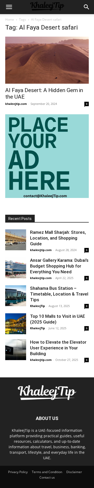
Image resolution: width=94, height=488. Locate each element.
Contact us (47, 477)
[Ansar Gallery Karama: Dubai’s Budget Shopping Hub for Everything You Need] (15, 267)
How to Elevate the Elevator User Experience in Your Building (58, 347)
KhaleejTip (37, 306)
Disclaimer (74, 472)
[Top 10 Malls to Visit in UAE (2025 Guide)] (15, 323)
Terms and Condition (47, 472)
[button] (9, 7)
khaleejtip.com (16, 104)
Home (9, 19)
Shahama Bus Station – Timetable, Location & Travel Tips (59, 294)
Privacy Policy (18, 472)
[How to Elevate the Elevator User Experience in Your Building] (15, 349)
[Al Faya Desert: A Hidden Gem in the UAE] (47, 60)
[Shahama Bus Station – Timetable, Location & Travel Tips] (15, 295)
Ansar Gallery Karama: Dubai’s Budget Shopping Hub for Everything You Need (59, 266)
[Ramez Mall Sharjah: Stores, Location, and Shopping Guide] (15, 239)
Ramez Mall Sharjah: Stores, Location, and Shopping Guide (58, 238)
